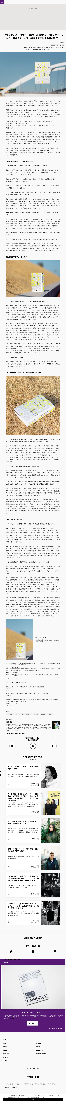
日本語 (29, 1068)
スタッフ (5, 1061)
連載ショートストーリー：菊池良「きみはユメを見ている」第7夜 (25, 687)
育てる (62, 45)
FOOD (5, 1050)
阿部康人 (50, 714)
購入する (32, 1023)
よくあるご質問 (9, 1084)
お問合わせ (18, 1084)
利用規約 (42, 1084)
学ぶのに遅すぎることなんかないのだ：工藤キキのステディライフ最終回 (27, 693)
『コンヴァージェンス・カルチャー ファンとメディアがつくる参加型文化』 (47, 639)
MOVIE (38, 1047)
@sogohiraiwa (18, 730)
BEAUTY (6, 1054)
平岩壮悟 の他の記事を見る (16, 733)
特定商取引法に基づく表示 (30, 1084)
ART (4, 1043)
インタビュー (10, 714)
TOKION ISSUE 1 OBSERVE (33, 1012)
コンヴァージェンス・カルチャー (23, 714)
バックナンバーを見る (55, 1029)
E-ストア (5, 1057)
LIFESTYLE (54, 45)
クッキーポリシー (27, 1097)
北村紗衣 (36, 714)
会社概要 (14, 1087)
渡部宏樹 (43, 714)
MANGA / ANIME (41, 1054)
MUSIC (5, 1047)
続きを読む (12, 1019)
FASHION (39, 1043)
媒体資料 (7, 1087)
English (36, 1068)
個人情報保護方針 (52, 1084)
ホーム (5, 1039)
